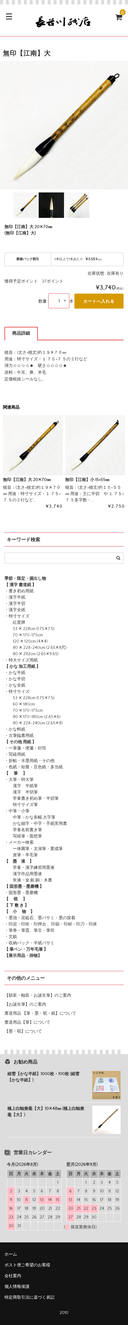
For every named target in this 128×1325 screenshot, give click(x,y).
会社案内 (12, 1276)
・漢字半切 (14, 603)
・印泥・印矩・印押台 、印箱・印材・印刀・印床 (50, 924)
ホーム (10, 1254)
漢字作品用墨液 (23, 874)
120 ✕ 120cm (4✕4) (26, 641)
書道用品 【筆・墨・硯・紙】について (40, 1013)
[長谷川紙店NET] (64, 26)
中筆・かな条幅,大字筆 (29, 817)
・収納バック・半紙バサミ (29, 943)
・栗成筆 (54, 848)
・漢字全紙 (14, 610)
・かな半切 (14, 679)
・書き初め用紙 (19, 591)
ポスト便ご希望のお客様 (29, 1265)
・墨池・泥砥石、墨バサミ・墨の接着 (39, 918)
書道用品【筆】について (27, 1022)
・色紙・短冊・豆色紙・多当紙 (33, 767)
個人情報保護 (16, 1286)
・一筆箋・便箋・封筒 (25, 748)
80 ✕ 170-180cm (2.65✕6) (32, 716)
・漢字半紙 (14, 597)
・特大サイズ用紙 (21, 660)
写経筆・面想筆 (23, 836)
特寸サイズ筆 (21, 804)
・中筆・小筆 (16, 811)
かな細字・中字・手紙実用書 (35, 823)
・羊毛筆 (29, 855)
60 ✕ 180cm (19, 704)
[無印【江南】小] (95, 445)
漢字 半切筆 (21, 792)
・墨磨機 (29, 892)
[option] (64, 125)
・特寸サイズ (16, 616)
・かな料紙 (14, 729)
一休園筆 (16, 848)
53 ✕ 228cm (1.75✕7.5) (29, 628)
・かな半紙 (14, 672)
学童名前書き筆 (23, 830)
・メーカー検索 (19, 842)
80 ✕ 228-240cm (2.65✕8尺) (35, 647)
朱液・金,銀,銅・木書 (28, 880)
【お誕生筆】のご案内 (25, 1004)
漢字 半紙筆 (21, 786)
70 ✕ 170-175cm (23, 635)
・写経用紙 (14, 754)
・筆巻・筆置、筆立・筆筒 (29, 930)
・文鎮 (10, 936)
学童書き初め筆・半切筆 (31, 798)
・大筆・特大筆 (19, 779)
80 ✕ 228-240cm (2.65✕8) (33, 723)
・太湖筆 (37, 848)
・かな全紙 (14, 685)
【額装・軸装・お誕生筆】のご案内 (37, 995)
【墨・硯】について (23, 1031)
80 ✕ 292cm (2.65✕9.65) (31, 654)
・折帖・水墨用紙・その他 (29, 760)
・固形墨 (12, 892)
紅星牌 (14, 622)
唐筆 (12, 855)
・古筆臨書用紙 (19, 735)
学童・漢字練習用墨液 (29, 867)
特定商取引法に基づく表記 (29, 1297)
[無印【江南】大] (33, 445)
